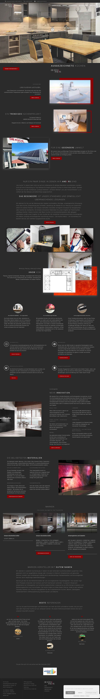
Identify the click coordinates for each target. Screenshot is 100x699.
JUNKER (45, 542)
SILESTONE (83, 545)
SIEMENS (49, 544)
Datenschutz (82, 695)
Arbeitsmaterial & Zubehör (16, 496)
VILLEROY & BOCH (88, 547)
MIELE (57, 542)
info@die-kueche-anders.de (41, 1)
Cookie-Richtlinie (77, 695)
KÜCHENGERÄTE (73, 5)
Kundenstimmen (64, 357)
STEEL (42, 545)
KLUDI (84, 544)
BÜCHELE (79, 540)
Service (14, 377)
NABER (89, 544)
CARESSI (93, 540)
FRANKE (85, 542)
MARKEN (65, 5)
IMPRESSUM (47, 689)
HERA (75, 544)
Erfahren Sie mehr (64, 376)
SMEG (37, 545)
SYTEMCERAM (78, 547)
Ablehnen (80, 692)
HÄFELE (71, 544)
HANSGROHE (91, 542)
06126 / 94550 (9, 690)
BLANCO (73, 540)
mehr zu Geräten (55, 447)
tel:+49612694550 (29, 1)
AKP (69, 540)
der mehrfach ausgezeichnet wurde (38, 218)
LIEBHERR (51, 542)
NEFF (61, 542)
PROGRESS (43, 544)
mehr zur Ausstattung (75, 556)
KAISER (80, 544)
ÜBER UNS (92, 5)
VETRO (70, 549)
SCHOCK (77, 545)
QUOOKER (71, 545)
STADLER (70, 547)
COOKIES (46, 691)
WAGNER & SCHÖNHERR (79, 549)
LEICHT (6, 538)
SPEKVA (89, 545)
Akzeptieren (70, 692)
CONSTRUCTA (45, 540)
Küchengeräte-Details (43, 553)
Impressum (87, 695)
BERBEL (38, 540)
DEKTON (71, 542)
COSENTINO (86, 540)
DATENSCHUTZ (48, 687)
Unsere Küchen (50, 222)
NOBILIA (11, 538)
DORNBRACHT (78, 542)
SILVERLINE (56, 544)
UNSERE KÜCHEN (56, 5)
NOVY (37, 544)
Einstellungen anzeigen (91, 692)
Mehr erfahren (35, 97)
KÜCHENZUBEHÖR (83, 5)
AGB (45, 685)
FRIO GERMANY (54, 540)
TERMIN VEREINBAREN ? (11, 68)
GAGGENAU (39, 542)
